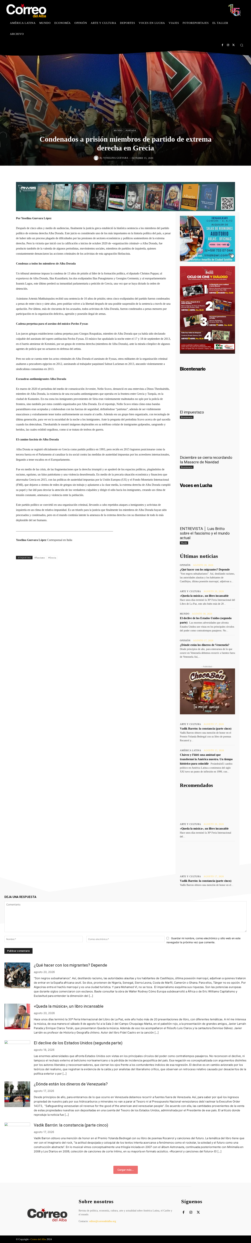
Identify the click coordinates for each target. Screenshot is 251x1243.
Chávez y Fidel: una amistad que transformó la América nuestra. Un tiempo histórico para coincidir (206, 759)
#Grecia (52, 558)
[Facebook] (222, 45)
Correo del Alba (38, 1239)
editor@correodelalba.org (102, 1221)
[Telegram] (155, 173)
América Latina (190, 750)
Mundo (118, 130)
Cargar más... (125, 1169)
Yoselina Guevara (115, 158)
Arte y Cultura (190, 591)
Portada (131, 130)
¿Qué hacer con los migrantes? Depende (205, 569)
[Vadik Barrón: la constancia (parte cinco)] (207, 858)
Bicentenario (186, 417)
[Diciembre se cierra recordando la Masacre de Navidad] (207, 439)
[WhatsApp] (147, 173)
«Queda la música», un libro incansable (204, 595)
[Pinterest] (138, 173)
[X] (233, 45)
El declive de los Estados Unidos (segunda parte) (78, 1043)
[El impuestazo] (207, 394)
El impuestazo (192, 412)
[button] (242, 45)
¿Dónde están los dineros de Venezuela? (204, 644)
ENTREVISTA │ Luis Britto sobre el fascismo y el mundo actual (205, 533)
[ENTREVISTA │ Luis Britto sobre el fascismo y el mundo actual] (207, 510)
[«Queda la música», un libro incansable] (207, 805)
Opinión (185, 565)
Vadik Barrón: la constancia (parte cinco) (205, 728)
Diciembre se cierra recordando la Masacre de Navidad (206, 459)
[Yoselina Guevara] (97, 158)
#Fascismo (40, 558)
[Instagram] (228, 45)
